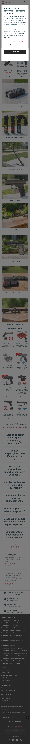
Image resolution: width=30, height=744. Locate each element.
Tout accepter (15, 51)
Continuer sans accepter (15, 57)
